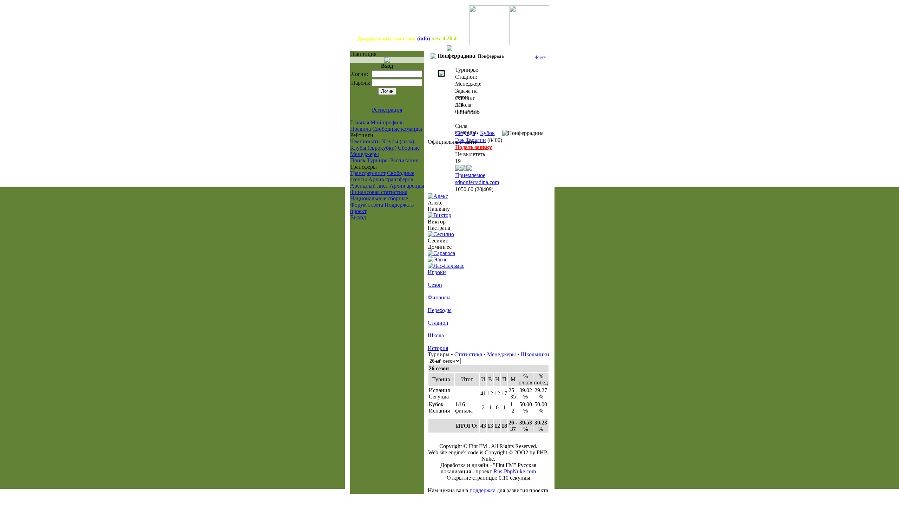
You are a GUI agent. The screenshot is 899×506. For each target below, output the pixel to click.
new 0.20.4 (444, 38)
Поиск (358, 160)
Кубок (487, 133)
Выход (358, 217)
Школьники (535, 354)
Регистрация (387, 110)
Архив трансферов (390, 179)
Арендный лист (369, 186)
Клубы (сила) (398, 141)
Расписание (404, 160)
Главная (359, 122)
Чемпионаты (365, 141)
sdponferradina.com (477, 182)
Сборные (409, 148)
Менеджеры (364, 154)
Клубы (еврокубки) (373, 148)
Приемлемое (470, 175)
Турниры (378, 160)
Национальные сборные (379, 198)
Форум (358, 205)
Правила (360, 129)
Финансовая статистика (378, 192)
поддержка (483, 490)
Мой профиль (386, 122)
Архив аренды (406, 186)
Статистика (468, 354)
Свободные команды (397, 129)
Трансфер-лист (368, 173)
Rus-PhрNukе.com (514, 471)
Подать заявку (473, 147)
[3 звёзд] (463, 169)
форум (540, 57)
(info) (423, 38)
